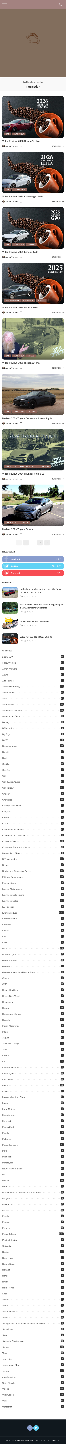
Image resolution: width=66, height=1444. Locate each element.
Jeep (4, 1049)
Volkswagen (19, 189)
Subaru (5, 1347)
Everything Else (9, 913)
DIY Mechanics (9, 859)
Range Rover (8, 1264)
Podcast (6, 1210)
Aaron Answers (9, 669)
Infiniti (5, 1032)
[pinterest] (33, 573)
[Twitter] (36, 1428)
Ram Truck (7, 1258)
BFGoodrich (8, 728)
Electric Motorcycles (12, 889)
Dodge (5, 865)
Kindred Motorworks (12, 1067)
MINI (4, 1151)
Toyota (31, 411)
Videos (5, 1389)
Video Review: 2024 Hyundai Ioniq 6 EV (23, 474)
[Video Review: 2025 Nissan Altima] (33, 339)
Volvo (5, 1401)
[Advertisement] (33, 44)
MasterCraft (8, 1127)
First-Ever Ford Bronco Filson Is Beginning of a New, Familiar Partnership (41, 606)
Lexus (5, 1085)
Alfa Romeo (8, 681)
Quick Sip (7, 1246)
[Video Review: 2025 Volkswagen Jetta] (33, 172)
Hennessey (7, 1002)
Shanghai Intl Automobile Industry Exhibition (23, 1323)
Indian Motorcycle (10, 1026)
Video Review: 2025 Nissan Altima (21, 363)
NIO (4, 1174)
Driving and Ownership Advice (16, 871)
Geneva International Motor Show (18, 972)
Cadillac (6, 764)
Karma (5, 1055)
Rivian (5, 1281)
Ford (4, 948)
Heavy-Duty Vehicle (11, 996)
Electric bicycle (9, 883)
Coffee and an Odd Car (13, 835)
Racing (5, 1252)
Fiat (4, 936)
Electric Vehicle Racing (13, 895)
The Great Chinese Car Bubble (34, 621)
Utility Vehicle (8, 1383)
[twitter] (33, 566)
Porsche (6, 1228)
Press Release (9, 1234)
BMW (5, 740)
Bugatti (5, 752)
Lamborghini (8, 1073)
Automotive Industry (12, 710)
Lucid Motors (8, 1109)
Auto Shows (8, 704)
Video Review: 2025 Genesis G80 (19, 307)
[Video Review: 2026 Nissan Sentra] (33, 117)
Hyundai (45, 467)
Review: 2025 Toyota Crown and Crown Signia (27, 418)
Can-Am (6, 770)
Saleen (5, 1299)
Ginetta (5, 978)
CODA (5, 823)
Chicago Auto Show (11, 805)
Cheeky (6, 794)
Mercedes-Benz (10, 1145)
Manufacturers (9, 1115)
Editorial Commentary (12, 877)
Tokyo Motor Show (11, 1365)
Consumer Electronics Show (16, 847)
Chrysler (6, 811)
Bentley (6, 722)
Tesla (4, 1353)
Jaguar (5, 1037)
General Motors (9, 960)
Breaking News (9, 746)
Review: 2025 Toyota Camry (17, 529)
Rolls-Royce (8, 1287)
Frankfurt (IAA (9, 954)
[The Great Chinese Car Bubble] (10, 623)
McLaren (6, 1139)
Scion (5, 1305)
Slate (4, 1335)
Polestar (6, 1222)
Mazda (5, 1133)
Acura (5, 675)
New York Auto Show (12, 1168)
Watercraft (7, 1406)
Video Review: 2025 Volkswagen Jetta (22, 196)
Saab (4, 1293)
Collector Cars (9, 841)
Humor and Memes (11, 1014)
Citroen (5, 817)
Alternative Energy (11, 686)
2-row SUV (7, 657)
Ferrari (5, 930)
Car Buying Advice (11, 782)
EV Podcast (8, 907)
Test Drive (7, 1359)
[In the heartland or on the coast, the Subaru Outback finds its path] (10, 592)
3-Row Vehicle (12, 300)
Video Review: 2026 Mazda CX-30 (36, 636)
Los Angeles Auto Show (13, 1097)
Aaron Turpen (12, 146)
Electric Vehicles (28, 467)
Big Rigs (6, 734)
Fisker (5, 942)
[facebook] (33, 559)
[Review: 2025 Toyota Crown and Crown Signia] (33, 394)
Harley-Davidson (10, 990)
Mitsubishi (7, 1156)
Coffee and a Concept (13, 829)
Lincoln (5, 1091)
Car (7, 134)
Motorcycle (7, 1162)
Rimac (5, 1276)
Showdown (7, 1329)
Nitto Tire (6, 1186)
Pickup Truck (8, 1204)
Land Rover (8, 1079)
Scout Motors (8, 1311)
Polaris (5, 1216)
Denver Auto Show (11, 853)
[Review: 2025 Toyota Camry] (33, 505)
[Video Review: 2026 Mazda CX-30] (10, 638)
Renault (6, 1270)
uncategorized (9, 1377)
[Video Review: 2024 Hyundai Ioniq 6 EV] (33, 449)
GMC (4, 984)
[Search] (61, 4)
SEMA (5, 1317)
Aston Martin (8, 692)
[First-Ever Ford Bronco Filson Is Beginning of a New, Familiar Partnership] (10, 608)
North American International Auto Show (21, 1192)
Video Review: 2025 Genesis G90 (19, 252)
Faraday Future (9, 918)
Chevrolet (7, 800)
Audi (4, 698)
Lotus (5, 1103)
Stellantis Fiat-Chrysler (13, 1341)
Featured (6, 924)
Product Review (9, 1240)
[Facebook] (30, 1428)
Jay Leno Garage (10, 1043)
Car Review (19, 134)
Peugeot (6, 1198)
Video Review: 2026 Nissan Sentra (21, 141)
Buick (5, 758)
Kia (3, 1061)
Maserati (6, 1121)
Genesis (31, 245)
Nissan (31, 356)
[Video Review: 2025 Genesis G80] (33, 283)
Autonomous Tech (11, 716)
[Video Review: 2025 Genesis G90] (33, 228)
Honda (5, 1008)
